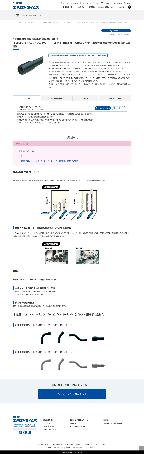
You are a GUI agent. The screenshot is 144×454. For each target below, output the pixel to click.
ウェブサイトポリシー (100, 444)
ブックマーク (117, 31)
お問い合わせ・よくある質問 (113, 3)
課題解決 (92, 7)
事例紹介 (81, 7)
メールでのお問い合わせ (74, 394)
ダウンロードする (104, 108)
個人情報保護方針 (43, 444)
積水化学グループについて (91, 3)
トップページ (20, 23)
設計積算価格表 (56, 98)
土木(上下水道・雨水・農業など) (48, 23)
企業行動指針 (69, 444)
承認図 (85, 98)
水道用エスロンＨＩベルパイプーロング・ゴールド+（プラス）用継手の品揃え (48, 161)
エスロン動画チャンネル (106, 7)
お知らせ (121, 7)
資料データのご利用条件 (55, 448)
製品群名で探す (49, 426)
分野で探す (31, 23)
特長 (20, 156)
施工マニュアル (115, 98)
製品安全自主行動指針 (83, 444)
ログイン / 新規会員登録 (70, 3)
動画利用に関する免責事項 (74, 448)
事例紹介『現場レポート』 (79, 420)
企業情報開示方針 (56, 444)
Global (129, 3)
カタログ (26, 98)
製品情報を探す (68, 7)
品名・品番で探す (50, 429)
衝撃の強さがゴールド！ (28, 151)
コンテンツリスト (90, 448)
